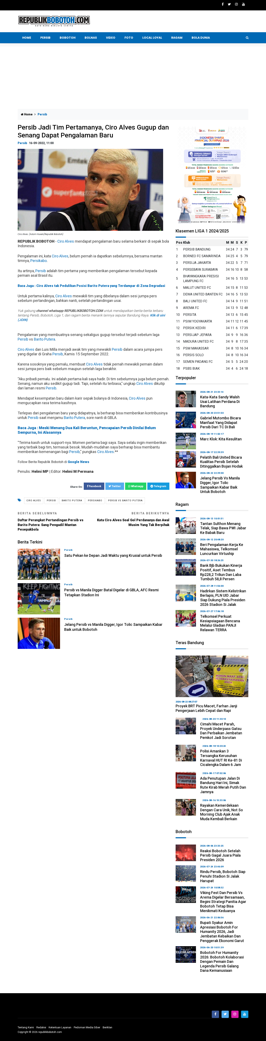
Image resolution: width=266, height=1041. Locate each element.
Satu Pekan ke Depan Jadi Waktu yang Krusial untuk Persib (113, 555)
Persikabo (38, 260)
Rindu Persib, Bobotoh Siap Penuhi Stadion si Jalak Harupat (222, 876)
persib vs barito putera (125, 500)
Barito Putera (44, 339)
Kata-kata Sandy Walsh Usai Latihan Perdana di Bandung (220, 401)
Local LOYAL (152, 38)
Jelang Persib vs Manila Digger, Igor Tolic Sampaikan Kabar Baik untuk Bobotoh (220, 485)
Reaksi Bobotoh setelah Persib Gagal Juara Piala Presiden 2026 (220, 855)
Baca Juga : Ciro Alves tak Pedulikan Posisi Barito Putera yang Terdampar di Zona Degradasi (91, 286)
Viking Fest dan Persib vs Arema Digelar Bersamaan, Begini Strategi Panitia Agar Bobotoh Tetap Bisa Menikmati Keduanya (223, 901)
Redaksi (41, 1027)
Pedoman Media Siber (87, 1027)
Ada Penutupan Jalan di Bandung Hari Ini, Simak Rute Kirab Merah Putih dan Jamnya (223, 785)
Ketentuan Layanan (60, 1027)
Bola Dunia (201, 38)
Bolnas (91, 38)
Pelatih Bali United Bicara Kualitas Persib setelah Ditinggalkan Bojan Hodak (221, 461)
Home (26, 38)
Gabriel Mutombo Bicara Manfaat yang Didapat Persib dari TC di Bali (220, 422)
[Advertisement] (133, 78)
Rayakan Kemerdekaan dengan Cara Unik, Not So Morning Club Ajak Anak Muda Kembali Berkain (221, 812)
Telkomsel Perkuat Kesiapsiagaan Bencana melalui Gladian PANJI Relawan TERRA (220, 623)
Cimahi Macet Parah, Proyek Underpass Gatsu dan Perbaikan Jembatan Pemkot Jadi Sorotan (221, 731)
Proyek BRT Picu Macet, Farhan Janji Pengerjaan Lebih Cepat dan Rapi (206, 708)
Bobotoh (67, 38)
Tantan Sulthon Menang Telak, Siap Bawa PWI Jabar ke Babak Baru (223, 528)
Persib (45, 38)
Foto (128, 38)
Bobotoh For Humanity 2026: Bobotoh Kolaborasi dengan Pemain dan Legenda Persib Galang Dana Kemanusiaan (222, 961)
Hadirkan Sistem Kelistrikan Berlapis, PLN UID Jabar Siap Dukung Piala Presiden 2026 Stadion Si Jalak (223, 598)
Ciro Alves (65, 241)
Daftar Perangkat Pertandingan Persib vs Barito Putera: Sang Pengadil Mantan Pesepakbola (50, 521)
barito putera (72, 500)
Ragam (176, 38)
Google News (78, 462)
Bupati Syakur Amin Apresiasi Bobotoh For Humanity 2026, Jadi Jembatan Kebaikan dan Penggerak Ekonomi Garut (222, 931)
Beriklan (107, 1027)
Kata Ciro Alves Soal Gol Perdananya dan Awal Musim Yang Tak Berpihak (133, 519)
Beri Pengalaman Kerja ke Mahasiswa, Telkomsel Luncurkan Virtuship (221, 549)
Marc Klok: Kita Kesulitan (221, 439)
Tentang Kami (26, 1027)
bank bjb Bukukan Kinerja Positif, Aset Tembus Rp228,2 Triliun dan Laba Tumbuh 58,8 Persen (221, 572)
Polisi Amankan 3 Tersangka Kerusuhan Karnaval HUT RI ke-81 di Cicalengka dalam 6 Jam (221, 758)
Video (110, 38)
